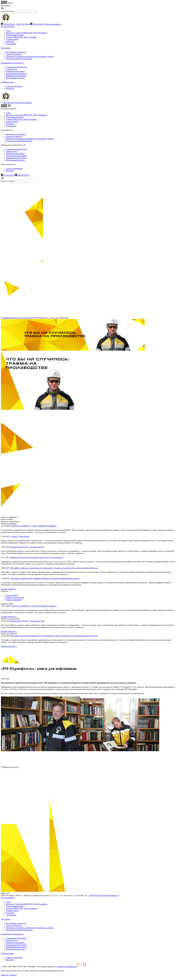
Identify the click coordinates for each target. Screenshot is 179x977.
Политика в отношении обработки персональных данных (30, 56)
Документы (6, 48)
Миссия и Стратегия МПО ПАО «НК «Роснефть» (26, 33)
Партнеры (10, 42)
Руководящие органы (15, 35)
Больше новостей (8, 589)
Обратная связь (7, 82)
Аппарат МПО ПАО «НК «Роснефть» (21, 37)
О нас (8, 31)
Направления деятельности (12, 63)
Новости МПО (12, 595)
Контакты (10, 88)
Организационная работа (16, 74)
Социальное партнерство (16, 67)
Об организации (8, 26)
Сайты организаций (14, 86)
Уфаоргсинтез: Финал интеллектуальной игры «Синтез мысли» (36, 557)
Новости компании (14, 600)
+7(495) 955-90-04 (22, 24)
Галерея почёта (12, 39)
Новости (11, 318)
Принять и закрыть (9, 975)
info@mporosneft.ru (53, 24)
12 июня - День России (19, 536)
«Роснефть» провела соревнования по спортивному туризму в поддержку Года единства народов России (54, 568)
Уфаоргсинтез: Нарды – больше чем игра (27, 547)
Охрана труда (11, 69)
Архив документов (14, 54)
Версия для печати (11, 767)
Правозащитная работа (15, 71)
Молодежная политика (15, 78)
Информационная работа (16, 76)
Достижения (11, 44)
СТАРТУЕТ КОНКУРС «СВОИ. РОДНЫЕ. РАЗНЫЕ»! (33, 526)
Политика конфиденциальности (19, 59)
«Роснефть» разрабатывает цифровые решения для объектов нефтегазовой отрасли (44, 578)
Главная (4, 318)
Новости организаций (24, 318)
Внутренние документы (16, 52)
